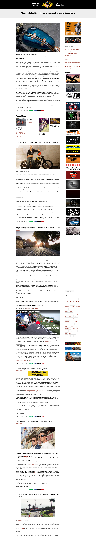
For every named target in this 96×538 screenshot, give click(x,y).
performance (67, 328)
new (76, 323)
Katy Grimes (19, 520)
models (73, 318)
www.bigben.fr (48, 341)
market (76, 316)
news (66, 326)
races (66, 331)
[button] (80, 5)
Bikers (77, 301)
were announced (32, 464)
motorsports (67, 323)
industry (76, 314)
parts (76, 326)
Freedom (70, 311)
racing (70, 331)
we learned (21, 528)
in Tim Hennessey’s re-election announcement (34, 390)
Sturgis (74, 333)
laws (66, 316)
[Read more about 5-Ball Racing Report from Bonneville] (21, 122)
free (66, 311)
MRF (72, 323)
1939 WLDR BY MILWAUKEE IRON (55, 125)
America (76, 298)
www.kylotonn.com (37, 359)
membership (67, 318)
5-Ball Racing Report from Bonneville (19, 128)
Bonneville (20, 132)
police (77, 328)
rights (66, 333)
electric (66, 309)
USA (72, 335)
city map (52, 535)
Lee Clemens (22, 134)
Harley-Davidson (69, 314)
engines (71, 309)
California (70, 304)
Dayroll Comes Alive (31, 120)
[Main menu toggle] (16, 4)
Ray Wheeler (21, 136)
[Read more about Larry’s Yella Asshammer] (44, 125)
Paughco (17, 136)
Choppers (67, 306)
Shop (70, 333)
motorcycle (67, 321)
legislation (71, 316)
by (35, 472)
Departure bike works (20, 133)
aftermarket (67, 298)
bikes (66, 304)
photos (73, 328)
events (75, 309)
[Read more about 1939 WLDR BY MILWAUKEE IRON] (55, 121)
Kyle (18, 134)
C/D (36, 472)
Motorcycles (74, 321)
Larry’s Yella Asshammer (42, 134)
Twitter (31, 308)
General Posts (18, 131)
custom (72, 306)
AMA (72, 298)
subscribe (67, 335)
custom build (78, 306)
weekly (76, 335)
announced (26, 456)
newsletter (71, 326)
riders (75, 331)
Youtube (36, 308)
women (66, 338)
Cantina (76, 304)
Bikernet (72, 301)
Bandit (67, 301)
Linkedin (21, 360)
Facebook (27, 308)
